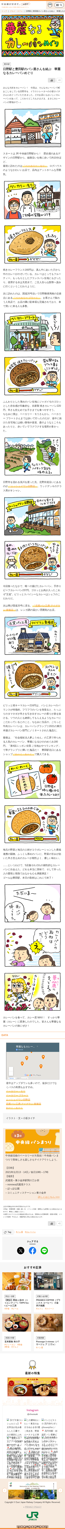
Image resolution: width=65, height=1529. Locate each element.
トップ (4, 11)
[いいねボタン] (51, 80)
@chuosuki (32, 1414)
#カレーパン (30, 1232)
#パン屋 (19, 1232)
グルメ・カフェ (16, 11)
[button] (4, 1490)
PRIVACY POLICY (33, 1507)
